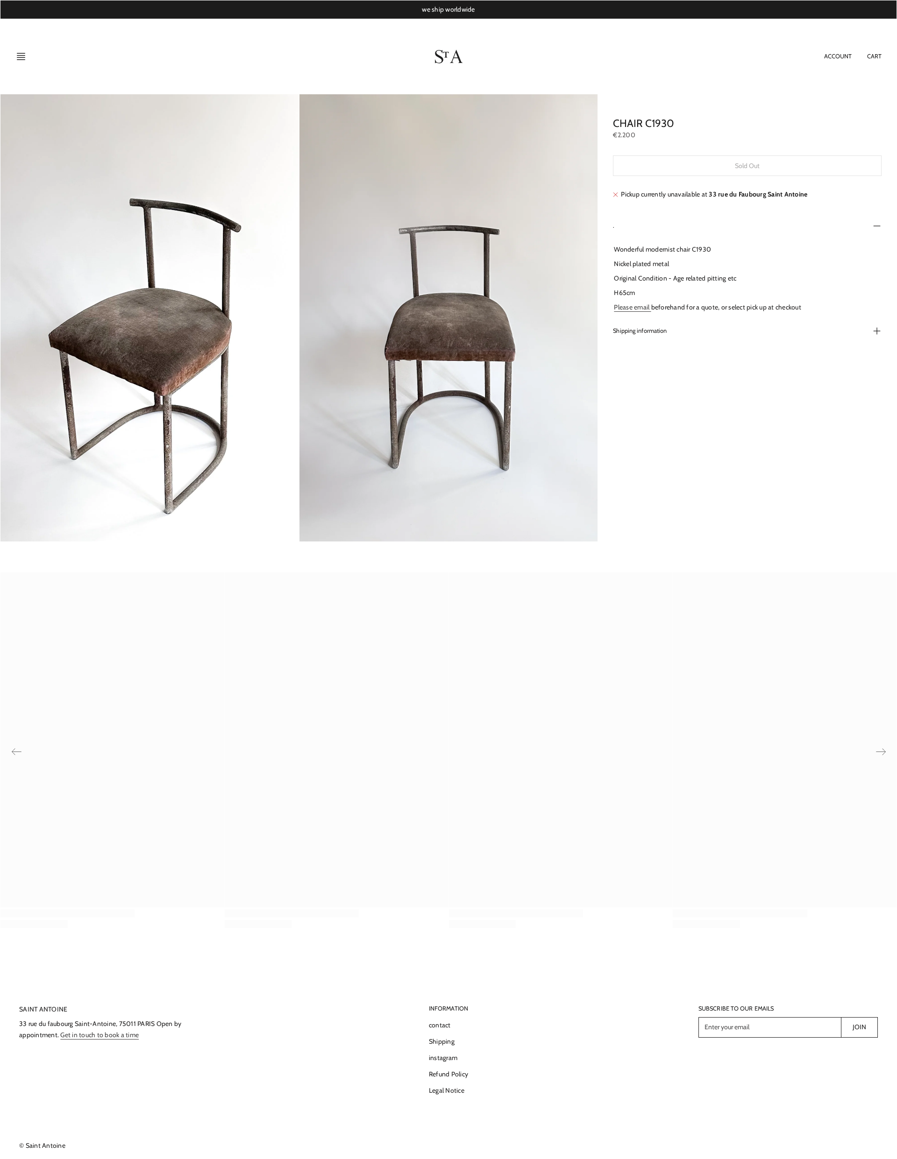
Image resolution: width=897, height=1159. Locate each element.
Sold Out (747, 166)
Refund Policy (448, 1074)
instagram (443, 1058)
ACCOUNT (838, 56)
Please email (632, 307)
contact (440, 1025)
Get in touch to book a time (99, 1035)
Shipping (442, 1041)
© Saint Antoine (42, 1145)
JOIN (859, 1027)
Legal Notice (446, 1090)
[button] (23, 56)
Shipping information (640, 331)
